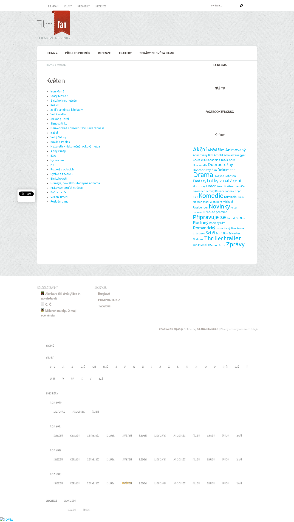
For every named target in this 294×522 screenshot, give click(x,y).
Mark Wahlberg (212, 201)
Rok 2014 (69, 500)
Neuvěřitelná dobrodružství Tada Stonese (77, 128)
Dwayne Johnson (225, 176)
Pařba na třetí (59, 192)
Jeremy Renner (215, 191)
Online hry (189, 329)
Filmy (67, 6)
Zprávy (235, 244)
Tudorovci (104, 306)
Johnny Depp (233, 190)
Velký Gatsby (59, 137)
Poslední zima (59, 201)
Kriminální (230, 197)
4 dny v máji (58, 151)
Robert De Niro (236, 218)
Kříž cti (55, 105)
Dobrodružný (220, 164)
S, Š (237, 366)
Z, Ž (101, 378)
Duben (110, 435)
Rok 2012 (55, 450)
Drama (203, 174)
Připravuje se (209, 217)
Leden (143, 435)
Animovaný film (203, 155)
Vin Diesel (200, 245)
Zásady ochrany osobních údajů (238, 329)
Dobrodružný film (205, 170)
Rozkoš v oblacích (62, 169)
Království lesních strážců (67, 187)
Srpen (210, 435)
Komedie (211, 195)
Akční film (216, 150)
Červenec (93, 435)
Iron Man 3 (58, 91)
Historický (199, 186)
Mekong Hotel (60, 118)
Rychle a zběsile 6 (62, 173)
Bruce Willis (200, 159)
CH (94, 366)
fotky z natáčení (224, 180)
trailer (232, 238)
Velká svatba (59, 114)
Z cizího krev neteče (64, 100)
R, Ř (225, 366)
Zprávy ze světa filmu (156, 53)
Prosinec (78, 411)
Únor (225, 435)
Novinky (219, 206)
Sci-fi (210, 233)
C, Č (48, 304)
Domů (50, 65)
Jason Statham (225, 186)
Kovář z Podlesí (60, 141)
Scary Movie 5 (59, 95)
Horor (211, 186)
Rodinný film (217, 223)
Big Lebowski (59, 178)
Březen (57, 435)
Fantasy (199, 181)
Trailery (125, 53)
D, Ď (105, 366)
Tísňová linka (59, 123)
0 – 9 (52, 366)
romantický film (226, 228)
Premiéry (83, 6)
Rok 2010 (55, 402)
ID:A (53, 155)
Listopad (59, 411)
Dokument (226, 170)
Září (239, 435)
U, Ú (52, 378)
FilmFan (53, 6)
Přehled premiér (77, 53)
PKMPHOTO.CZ (109, 300)
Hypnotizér (58, 160)
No (52, 164)
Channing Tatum (218, 159)
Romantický (204, 227)
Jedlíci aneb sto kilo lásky (67, 109)
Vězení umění (59, 196)
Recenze (100, 6)
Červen (74, 435)
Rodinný (200, 222)
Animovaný (235, 149)
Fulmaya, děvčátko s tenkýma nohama (75, 183)
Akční (200, 149)
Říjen (95, 411)
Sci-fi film (221, 233)
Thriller (213, 238)
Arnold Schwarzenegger (230, 155)
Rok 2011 (55, 426)
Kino (195, 197)
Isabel (54, 132)
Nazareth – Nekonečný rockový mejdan (76, 146)
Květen (127, 435)
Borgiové (104, 293)
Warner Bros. (217, 245)
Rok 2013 (55, 473)
